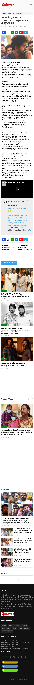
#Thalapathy (16, 201)
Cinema (4, 625)
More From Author (9, 263)
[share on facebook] (4, 32)
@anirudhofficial (13, 218)
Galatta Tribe (15, 644)
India (3, 628)
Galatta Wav (4, 646)
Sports (14, 628)
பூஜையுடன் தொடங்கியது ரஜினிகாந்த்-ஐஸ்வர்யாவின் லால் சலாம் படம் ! (15, 296)
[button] (17, 189)
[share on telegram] (25, 32)
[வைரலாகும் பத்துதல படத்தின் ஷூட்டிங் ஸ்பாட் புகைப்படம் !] (17, 349)
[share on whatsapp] (12, 32)
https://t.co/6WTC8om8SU (19, 216)
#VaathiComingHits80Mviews (18, 208)
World (8, 628)
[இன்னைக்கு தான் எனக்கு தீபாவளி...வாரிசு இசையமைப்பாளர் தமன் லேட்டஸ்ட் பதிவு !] (17, 314)
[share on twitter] (8, 32)
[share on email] (21, 32)
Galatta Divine (25, 642)
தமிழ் (9, 13)
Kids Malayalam (16, 648)
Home (4, 13)
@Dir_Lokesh (24, 218)
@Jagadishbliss (25, 220)
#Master (22, 223)
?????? (4, 290)
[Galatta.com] (8, 4)
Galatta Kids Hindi (6, 648)
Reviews (26, 628)
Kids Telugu (25, 648)
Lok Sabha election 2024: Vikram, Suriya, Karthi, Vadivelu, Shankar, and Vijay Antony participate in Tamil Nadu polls (16, 520)
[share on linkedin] (16, 32)
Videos (10, 632)
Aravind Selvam (22, 26)
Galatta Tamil (4, 641)
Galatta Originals (5, 644)
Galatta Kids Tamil (16, 646)
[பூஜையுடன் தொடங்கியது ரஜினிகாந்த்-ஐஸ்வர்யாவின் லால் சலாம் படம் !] (17, 279)
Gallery (4, 632)
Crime (20, 628)
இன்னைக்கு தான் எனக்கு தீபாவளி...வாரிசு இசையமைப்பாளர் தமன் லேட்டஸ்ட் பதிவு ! (15, 330)
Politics (17, 625)
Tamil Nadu (24, 625)
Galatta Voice (15, 641)
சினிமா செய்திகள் (18, 13)
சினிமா (11, 625)
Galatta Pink (15, 642)
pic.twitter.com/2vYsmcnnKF (17, 225)
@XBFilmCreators (14, 220)
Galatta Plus (4, 642)
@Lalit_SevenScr (13, 223)
